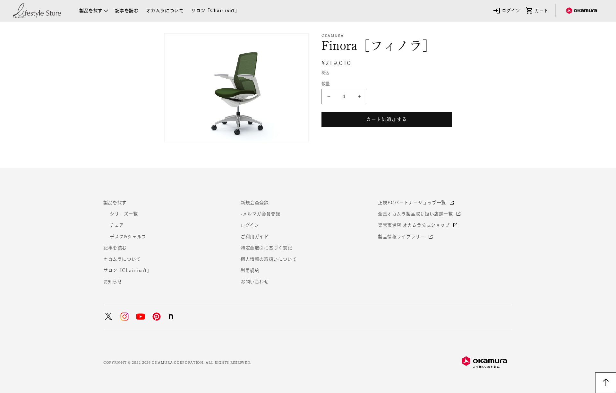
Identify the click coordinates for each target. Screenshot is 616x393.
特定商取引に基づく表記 (266, 248)
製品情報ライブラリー (402, 236)
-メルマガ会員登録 (260, 214)
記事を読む (115, 248)
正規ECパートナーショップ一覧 (413, 202)
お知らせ (112, 281)
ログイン (250, 225)
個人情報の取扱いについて (269, 259)
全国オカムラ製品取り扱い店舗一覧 (416, 214)
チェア (117, 225)
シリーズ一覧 (124, 214)
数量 (325, 84)
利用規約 (250, 270)
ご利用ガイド (255, 236)
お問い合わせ (255, 281)
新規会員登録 (255, 202)
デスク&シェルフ (128, 236)
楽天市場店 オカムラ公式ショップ (414, 225)
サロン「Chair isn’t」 (127, 270)
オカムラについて (122, 259)
